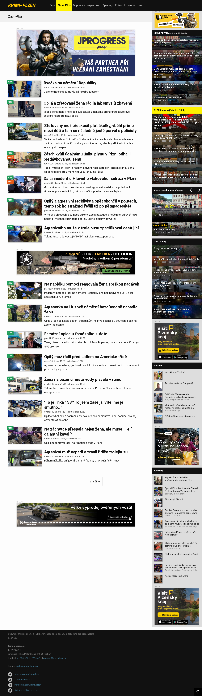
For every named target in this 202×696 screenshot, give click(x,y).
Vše (52, 5)
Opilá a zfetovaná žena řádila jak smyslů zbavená (88, 103)
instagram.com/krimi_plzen (27, 685)
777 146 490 (23, 658)
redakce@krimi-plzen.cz (54, 658)
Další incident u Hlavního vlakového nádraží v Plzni (90, 178)
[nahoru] (198, 692)
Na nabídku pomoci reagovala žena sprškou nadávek (91, 284)
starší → (95, 481)
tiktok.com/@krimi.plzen (26, 690)
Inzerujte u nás (133, 5)
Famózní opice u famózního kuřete (75, 334)
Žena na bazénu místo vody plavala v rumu (82, 379)
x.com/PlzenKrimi (22, 679)
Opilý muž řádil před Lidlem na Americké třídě (85, 356)
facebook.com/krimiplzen (26, 674)
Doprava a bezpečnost (86, 5)
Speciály (108, 5)
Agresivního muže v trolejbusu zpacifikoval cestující (91, 228)
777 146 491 (36, 658)
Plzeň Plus (64, 5)
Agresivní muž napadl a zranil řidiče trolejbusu (86, 452)
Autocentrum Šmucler (27, 666)
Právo (118, 5)
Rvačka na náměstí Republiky (70, 83)
